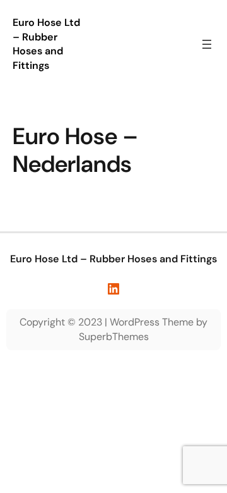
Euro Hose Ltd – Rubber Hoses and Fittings (46, 44)
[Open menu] (206, 44)
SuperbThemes (114, 336)
